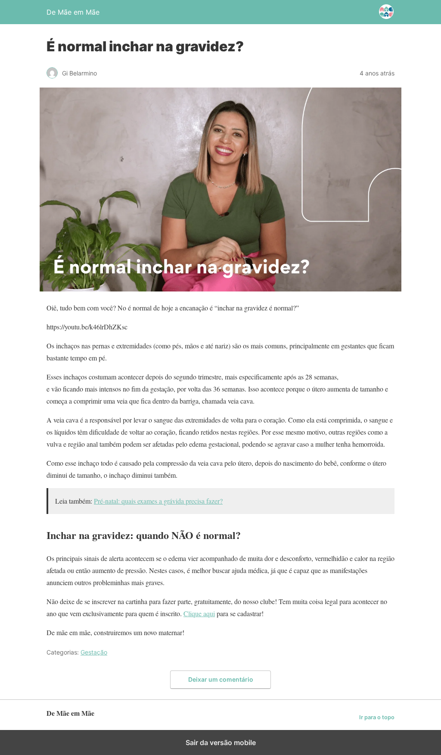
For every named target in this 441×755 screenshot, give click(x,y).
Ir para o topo (376, 717)
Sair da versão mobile (221, 742)
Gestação (94, 652)
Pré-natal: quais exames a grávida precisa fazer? (158, 500)
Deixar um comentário (220, 679)
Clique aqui (199, 613)
